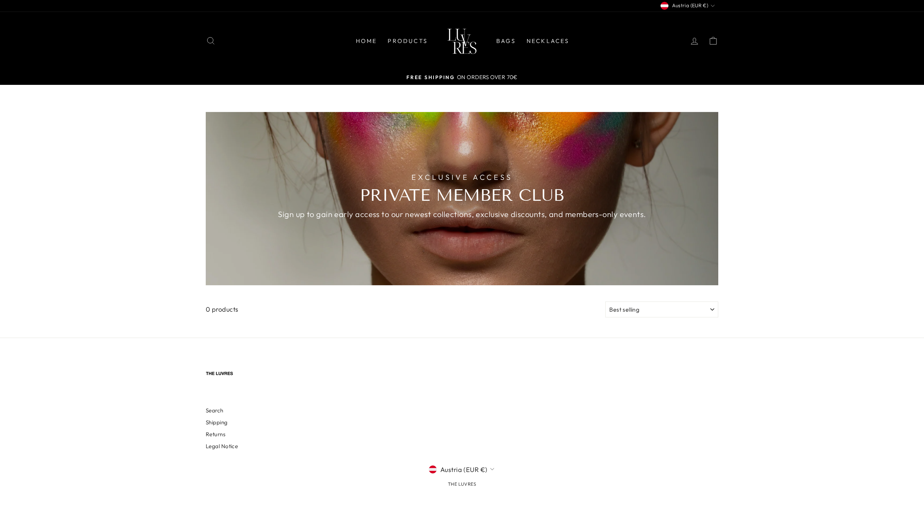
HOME (366, 40)
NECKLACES (548, 40)
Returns (215, 434)
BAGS (506, 40)
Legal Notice (222, 446)
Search (214, 410)
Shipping (217, 422)
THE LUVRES (462, 484)
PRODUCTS (408, 40)
